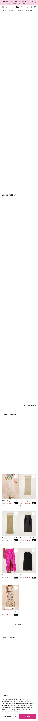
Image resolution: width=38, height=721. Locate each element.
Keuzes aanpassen (10, 716)
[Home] (3, 10)
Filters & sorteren (10, 414)
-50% (15, 503)
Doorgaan (28, 716)
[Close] (35, 2)
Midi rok (33, 406)
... (2, 10)
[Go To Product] (10, 486)
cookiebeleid (14, 711)
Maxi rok (27, 406)
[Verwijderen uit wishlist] (16, 476)
